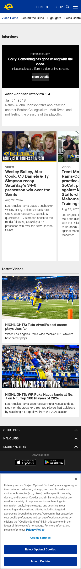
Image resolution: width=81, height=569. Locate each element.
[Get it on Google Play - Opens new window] (54, 464)
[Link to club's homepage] (8, 5)
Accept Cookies (41, 561)
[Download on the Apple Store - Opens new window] (25, 462)
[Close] (76, 479)
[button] (40, 77)
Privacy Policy (35, 529)
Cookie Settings (40, 537)
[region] (40, 521)
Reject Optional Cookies (40, 549)
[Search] (67, 6)
